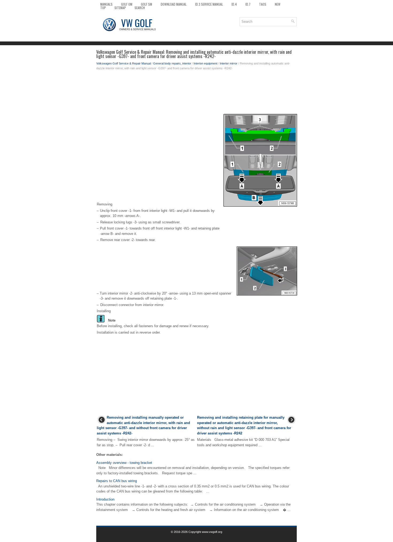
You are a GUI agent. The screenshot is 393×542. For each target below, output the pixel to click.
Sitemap (120, 7)
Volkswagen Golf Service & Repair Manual (123, 63)
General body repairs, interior (172, 63)
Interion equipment (205, 63)
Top (103, 7)
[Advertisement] (196, 92)
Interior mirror (228, 63)
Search (139, 7)
